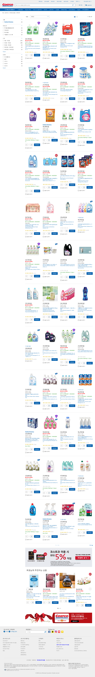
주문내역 (22, 650)
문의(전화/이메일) (42, 642)
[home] (8, 5)
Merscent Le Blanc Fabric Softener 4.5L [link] (32, 397)
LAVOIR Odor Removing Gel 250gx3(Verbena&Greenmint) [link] (49, 311)
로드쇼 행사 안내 (59, 648)
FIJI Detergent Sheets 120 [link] (65, 90)
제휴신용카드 (23, 652)
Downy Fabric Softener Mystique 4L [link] (67, 265)
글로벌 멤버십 (23, 654)
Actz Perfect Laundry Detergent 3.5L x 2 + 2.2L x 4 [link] (50, 95)
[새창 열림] (5, 670)
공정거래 (76, 646)
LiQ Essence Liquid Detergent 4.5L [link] (32, 526)
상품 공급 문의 (77, 640)
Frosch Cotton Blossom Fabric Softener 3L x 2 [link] (66, 135)
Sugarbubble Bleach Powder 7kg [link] (32, 90)
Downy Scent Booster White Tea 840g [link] (66, 225)
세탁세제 (18, 12)
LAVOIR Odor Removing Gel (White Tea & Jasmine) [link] (85, 267)
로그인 (80, 5)
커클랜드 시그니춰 (6, 644)
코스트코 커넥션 (6, 648)
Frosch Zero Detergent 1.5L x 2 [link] (31, 311)
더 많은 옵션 (45, 82)
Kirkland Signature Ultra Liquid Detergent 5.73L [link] (66, 46)
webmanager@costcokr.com (49, 665)
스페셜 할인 (20, 9)
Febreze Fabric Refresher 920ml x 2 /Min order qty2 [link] (50, 528)
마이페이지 (23, 648)
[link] (32, 35)
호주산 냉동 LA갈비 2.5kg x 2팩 (50, 596)
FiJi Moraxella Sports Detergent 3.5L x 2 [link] (50, 353)
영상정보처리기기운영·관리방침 (53, 660)
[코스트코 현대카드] (58, 566)
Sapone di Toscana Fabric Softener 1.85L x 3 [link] (85, 486)
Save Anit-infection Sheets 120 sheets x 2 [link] (49, 266)
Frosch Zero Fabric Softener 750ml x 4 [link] (67, 400)
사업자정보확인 (13, 667)
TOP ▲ (91, 545)
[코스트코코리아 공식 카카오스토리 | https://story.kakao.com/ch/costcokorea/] (62, 632)
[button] (73, 5)
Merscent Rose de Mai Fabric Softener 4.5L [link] (48, 227)
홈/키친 (6, 12)
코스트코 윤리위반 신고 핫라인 (80, 650)
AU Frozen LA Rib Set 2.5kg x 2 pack (50, 598)
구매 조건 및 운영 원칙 (78, 642)
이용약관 (34, 660)
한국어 (77, 1)
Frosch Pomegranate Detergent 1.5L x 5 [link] (50, 441)
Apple (78, 9)
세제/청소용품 (12, 12)
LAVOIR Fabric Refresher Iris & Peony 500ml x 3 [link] (85, 439)
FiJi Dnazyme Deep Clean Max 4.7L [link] (32, 133)
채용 (4, 650)
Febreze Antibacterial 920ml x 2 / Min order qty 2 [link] (32, 441)
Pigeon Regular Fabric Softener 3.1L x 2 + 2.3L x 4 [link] (85, 227)
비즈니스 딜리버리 (37, 9)
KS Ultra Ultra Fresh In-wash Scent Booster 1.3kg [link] (85, 311)
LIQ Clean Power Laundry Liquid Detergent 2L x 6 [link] (84, 402)
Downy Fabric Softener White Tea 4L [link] (85, 351)
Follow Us (51, 629)
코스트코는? (5, 640)
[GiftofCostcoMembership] (58, 622)
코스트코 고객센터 (9, 629)
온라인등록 (23, 646)
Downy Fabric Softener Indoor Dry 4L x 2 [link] (67, 483)
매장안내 (58, 640)
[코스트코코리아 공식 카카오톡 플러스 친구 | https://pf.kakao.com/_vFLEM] (53, 632)
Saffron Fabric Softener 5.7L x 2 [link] (49, 180)
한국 (89, 1)
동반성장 (76, 648)
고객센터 (41, 638)
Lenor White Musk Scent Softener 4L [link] (50, 482)
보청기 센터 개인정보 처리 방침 (62, 644)
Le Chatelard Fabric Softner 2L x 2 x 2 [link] (50, 400)
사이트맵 (28, 660)
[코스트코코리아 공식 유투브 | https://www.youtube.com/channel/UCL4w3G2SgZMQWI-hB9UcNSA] (59, 632)
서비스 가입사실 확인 (72, 668)
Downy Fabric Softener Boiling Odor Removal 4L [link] (32, 180)
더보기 (4, 51)
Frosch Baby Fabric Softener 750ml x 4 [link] (32, 270)
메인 (3, 12)
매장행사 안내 (59, 646)
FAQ (39, 640)
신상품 (57, 9)
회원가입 (22, 640)
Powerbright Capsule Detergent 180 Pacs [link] (85, 48)
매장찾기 (28, 629)
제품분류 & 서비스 (6, 646)
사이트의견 (41, 646)
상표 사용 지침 (65, 660)
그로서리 (51, 9)
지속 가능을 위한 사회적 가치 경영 (9, 642)
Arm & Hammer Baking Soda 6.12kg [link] (50, 132)
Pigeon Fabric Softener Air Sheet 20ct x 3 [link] (66, 529)
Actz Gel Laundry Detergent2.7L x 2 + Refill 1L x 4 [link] (32, 356)
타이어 (45, 9)
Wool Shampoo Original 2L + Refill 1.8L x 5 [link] (67, 311)
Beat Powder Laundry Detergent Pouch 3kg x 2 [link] (66, 178)
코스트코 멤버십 (25, 638)
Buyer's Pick (28, 9)
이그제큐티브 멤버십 (25, 644)
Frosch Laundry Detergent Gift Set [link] (85, 524)
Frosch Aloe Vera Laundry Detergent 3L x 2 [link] (32, 49)
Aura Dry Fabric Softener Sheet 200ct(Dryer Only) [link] (31, 227)
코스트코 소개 (6, 638)
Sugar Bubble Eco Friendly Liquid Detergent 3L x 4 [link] (49, 49)
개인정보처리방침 (41, 660)
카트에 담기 (37, 55)
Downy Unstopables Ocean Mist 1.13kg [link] (66, 439)
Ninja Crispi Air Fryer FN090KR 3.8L (67, 596)
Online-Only (64, 9)
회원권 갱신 (23, 642)
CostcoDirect (72, 9)
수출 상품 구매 (41, 648)
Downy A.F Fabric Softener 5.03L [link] (84, 131)
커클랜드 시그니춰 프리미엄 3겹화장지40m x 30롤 (33, 594)
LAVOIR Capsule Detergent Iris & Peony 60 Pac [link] (84, 92)
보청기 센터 (58, 642)
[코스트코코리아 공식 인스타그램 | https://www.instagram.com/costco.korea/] (56, 632)
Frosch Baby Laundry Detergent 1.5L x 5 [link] (67, 355)
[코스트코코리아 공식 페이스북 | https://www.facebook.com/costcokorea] (49, 632)
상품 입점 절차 (77, 644)
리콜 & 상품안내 (42, 644)
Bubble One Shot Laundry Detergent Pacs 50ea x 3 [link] (83, 181)
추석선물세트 (85, 9)
